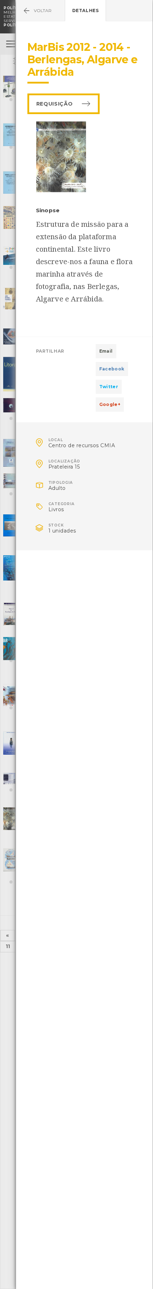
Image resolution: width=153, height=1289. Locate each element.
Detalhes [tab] (85, 10)
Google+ (110, 404)
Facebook (112, 368)
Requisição (54, 104)
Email (106, 351)
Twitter (108, 386)
